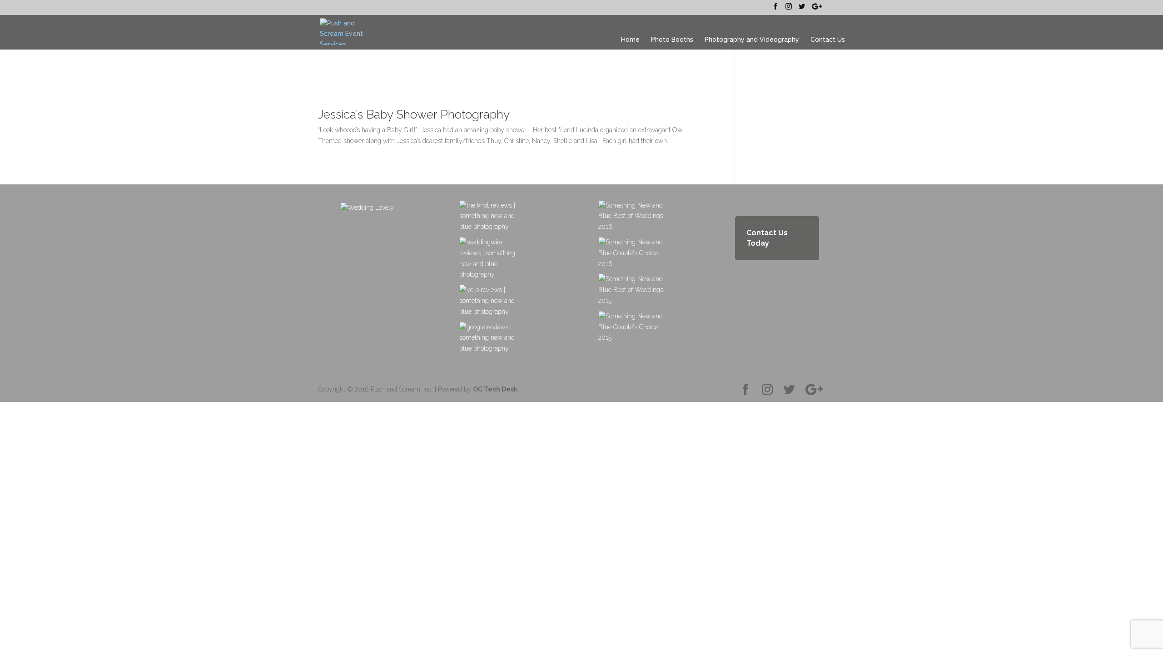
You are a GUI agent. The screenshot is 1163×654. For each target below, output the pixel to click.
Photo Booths (672, 39)
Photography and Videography (752, 39)
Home (630, 39)
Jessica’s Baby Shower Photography (414, 114)
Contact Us (827, 39)
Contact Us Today (767, 238)
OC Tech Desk (495, 389)
